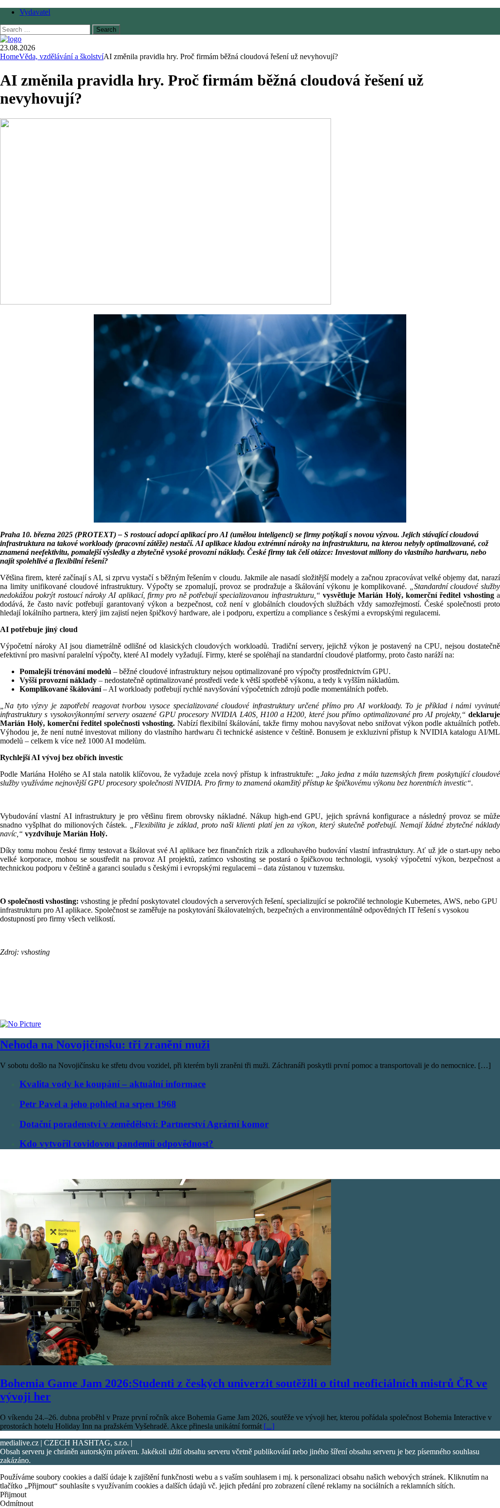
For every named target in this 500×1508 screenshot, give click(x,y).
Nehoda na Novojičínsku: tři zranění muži (105, 1044)
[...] (269, 1426)
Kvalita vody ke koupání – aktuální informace (113, 1084)
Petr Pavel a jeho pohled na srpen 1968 (98, 1104)
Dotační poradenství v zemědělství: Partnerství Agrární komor (144, 1124)
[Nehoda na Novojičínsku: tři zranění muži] (20, 1024)
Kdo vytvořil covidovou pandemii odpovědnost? (116, 1143)
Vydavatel (35, 12)
